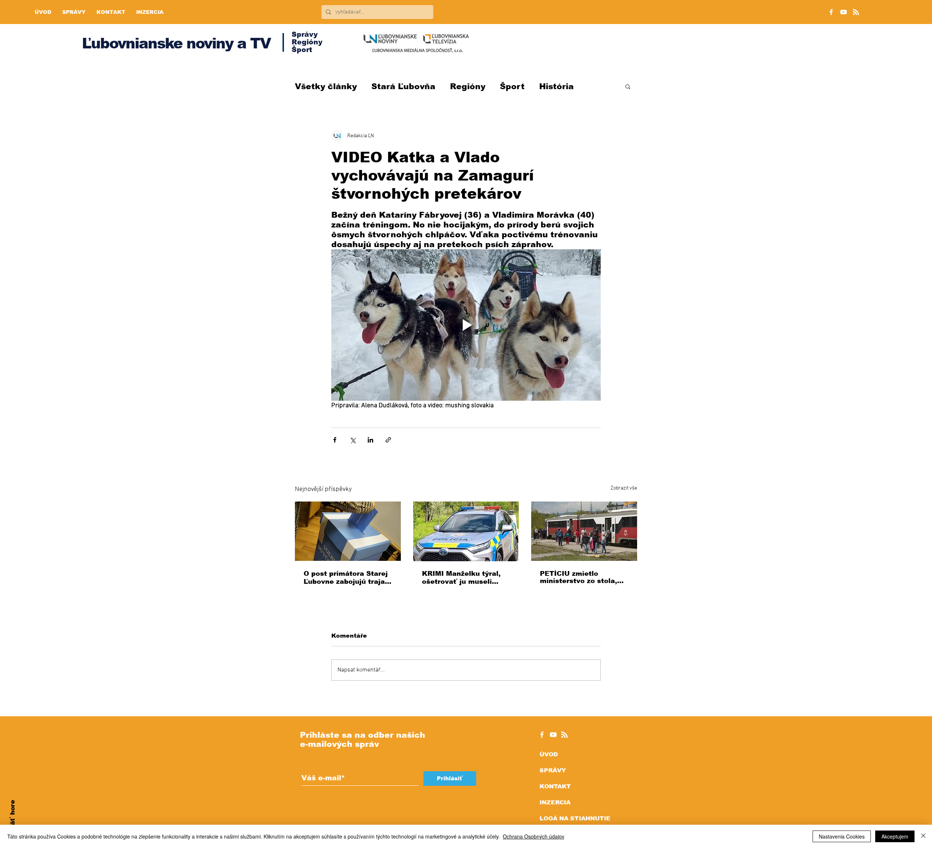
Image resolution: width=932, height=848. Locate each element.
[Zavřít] (923, 836)
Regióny (467, 86)
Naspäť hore (12, 821)
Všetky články (326, 86)
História (556, 86)
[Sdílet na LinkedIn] (370, 439)
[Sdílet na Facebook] (334, 439)
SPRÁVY (553, 770)
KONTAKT (555, 786)
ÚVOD (549, 754)
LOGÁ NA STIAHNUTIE (575, 818)
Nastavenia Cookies (842, 836)
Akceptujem (894, 836)
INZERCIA (555, 802)
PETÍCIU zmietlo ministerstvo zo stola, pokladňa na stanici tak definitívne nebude (582, 577)
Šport (512, 86)
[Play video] (466, 325)
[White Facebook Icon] (542, 734)
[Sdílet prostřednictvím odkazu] (388, 439)
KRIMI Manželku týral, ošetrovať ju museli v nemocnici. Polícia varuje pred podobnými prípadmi (462, 578)
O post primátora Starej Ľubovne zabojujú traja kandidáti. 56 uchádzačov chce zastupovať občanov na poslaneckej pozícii (346, 578)
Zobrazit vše (624, 488)
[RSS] (856, 12)
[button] (627, 86)
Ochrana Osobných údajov (533, 836)
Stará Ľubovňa (403, 86)
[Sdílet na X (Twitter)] (352, 439)
